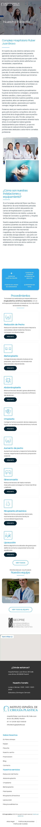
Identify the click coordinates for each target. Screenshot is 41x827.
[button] (38, 4)
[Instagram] (24, 730)
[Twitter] (20, 730)
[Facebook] (16, 730)
